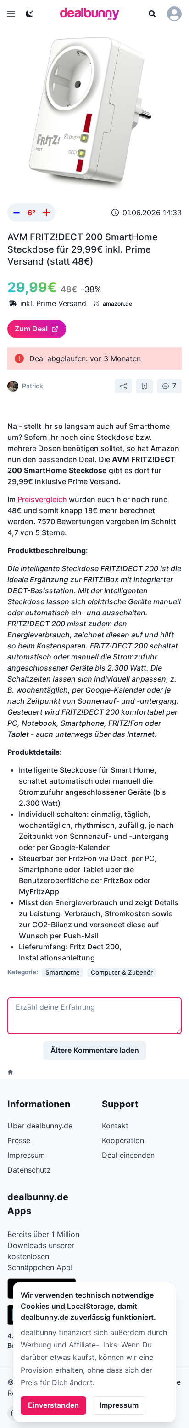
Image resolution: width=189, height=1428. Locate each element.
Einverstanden (53, 1405)
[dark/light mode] (29, 14)
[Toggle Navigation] (11, 14)
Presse (18, 1140)
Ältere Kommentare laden (94, 1050)
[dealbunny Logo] (92, 14)
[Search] (152, 14)
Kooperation (123, 1140)
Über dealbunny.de (39, 1125)
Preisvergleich (42, 499)
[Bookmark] (144, 386)
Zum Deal (31, 328)
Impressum (119, 1405)
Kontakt (115, 1125)
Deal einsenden (128, 1155)
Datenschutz (29, 1169)
